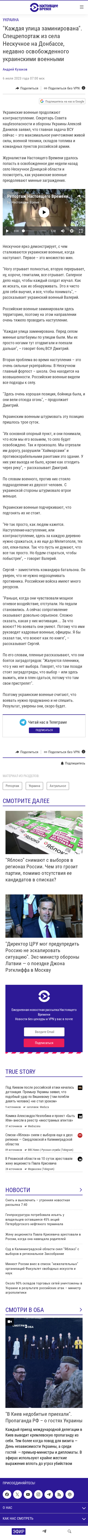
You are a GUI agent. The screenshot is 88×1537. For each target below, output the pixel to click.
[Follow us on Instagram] (38, 1494)
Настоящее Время (25, 202)
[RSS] (59, 1494)
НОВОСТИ (17, 1190)
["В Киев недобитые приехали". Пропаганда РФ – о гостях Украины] (44, 1363)
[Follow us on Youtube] (28, 1494)
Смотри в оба (24, 1310)
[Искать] (69, 1531)
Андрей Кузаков (15, 69)
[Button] (27, 88)
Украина (11, 19)
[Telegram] (44, 1531)
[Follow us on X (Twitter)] (17, 1494)
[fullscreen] (80, 230)
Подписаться (44, 730)
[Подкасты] (69, 1494)
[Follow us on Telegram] (48, 1494)
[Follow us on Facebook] (7, 1494)
